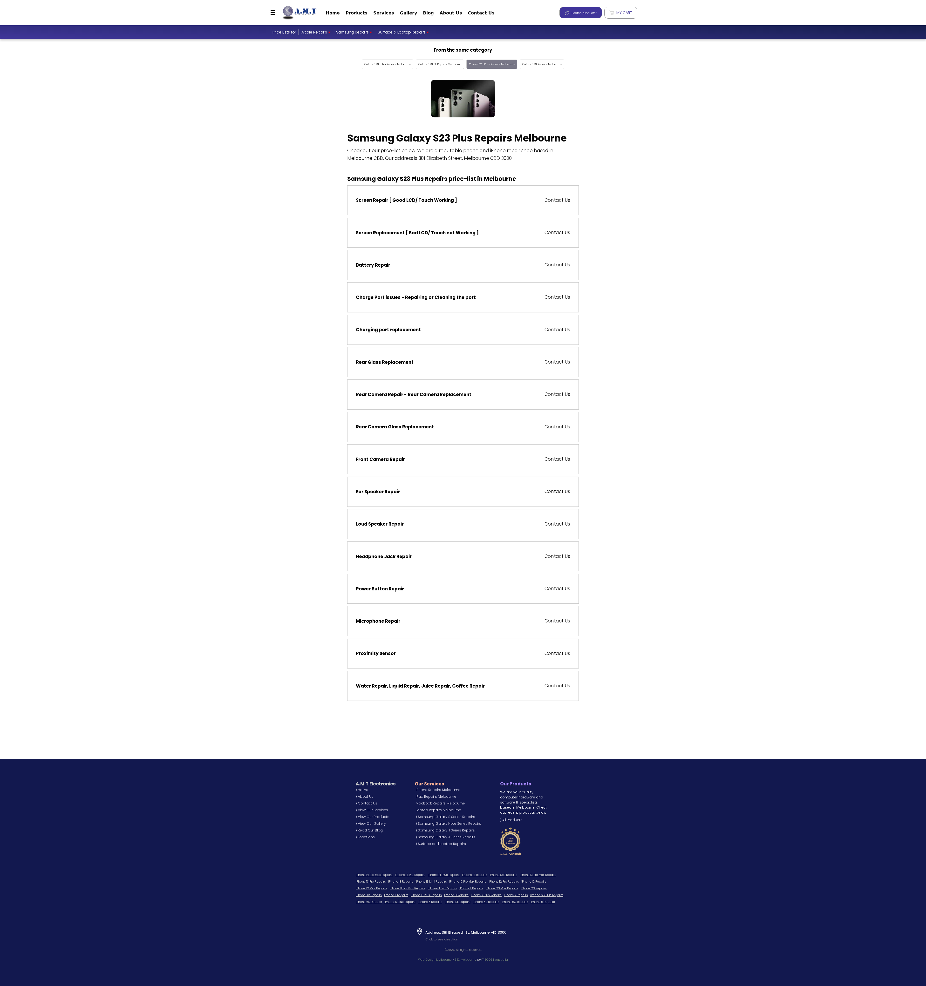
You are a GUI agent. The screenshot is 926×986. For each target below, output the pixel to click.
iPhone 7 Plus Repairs (486, 895)
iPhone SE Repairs (457, 902)
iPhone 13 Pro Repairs (371, 881)
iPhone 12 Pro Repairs (504, 881)
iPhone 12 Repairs (533, 881)
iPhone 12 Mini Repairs (371, 888)
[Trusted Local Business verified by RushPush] (524, 841)
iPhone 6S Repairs (369, 902)
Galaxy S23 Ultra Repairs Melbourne (387, 64)
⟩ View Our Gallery (371, 823)
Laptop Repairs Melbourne (438, 810)
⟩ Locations (365, 837)
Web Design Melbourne (435, 960)
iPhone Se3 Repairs (503, 875)
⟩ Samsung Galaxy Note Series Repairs (448, 823)
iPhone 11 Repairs (471, 888)
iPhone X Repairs (396, 895)
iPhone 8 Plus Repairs (426, 895)
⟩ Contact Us (366, 803)
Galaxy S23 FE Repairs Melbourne (439, 64)
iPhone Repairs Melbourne (438, 789)
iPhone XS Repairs (534, 888)
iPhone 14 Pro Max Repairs (374, 875)
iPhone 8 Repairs (456, 895)
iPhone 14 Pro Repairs (410, 875)
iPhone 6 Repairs (430, 902)
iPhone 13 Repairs (400, 881)
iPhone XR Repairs (369, 895)
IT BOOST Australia (494, 960)
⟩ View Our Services (372, 810)
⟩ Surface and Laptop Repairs (441, 843)
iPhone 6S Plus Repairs (546, 895)
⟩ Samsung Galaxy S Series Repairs (445, 816)
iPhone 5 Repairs (543, 902)
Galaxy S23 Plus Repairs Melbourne (492, 64)
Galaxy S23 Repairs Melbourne (542, 64)
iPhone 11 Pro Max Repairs (407, 888)
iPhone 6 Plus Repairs (399, 902)
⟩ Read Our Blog (369, 830)
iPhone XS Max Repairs (502, 888)
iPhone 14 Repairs (474, 875)
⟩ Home (362, 789)
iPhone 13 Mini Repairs (431, 881)
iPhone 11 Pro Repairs (442, 888)
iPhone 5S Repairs (486, 902)
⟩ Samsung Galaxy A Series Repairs (445, 837)
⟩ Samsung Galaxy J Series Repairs (445, 830)
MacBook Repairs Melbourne (440, 803)
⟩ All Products (511, 819)
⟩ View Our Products (372, 816)
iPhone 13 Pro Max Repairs (538, 875)
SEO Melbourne (465, 960)
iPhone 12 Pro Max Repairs (467, 881)
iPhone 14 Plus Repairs (444, 875)
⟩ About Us (364, 796)
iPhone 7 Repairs (516, 895)
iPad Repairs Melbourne (436, 796)
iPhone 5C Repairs (515, 902)
